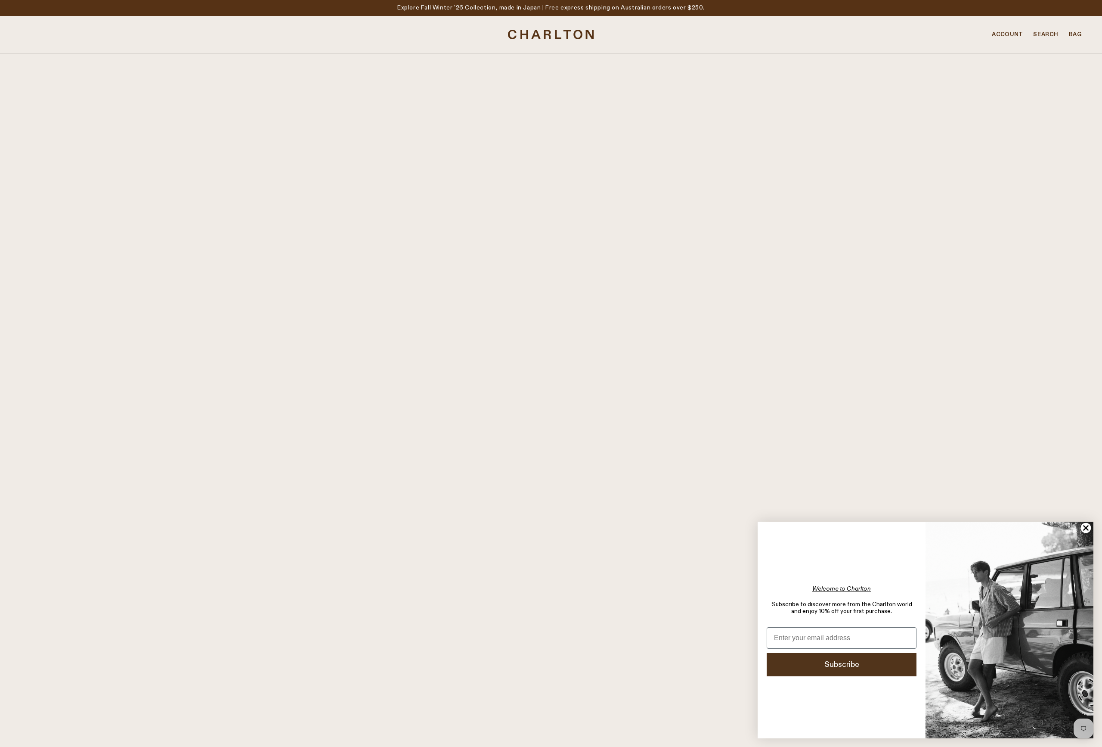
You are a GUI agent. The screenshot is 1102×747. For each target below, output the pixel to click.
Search (1046, 34)
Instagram (572, 640)
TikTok (567, 651)
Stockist (305, 663)
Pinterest (571, 663)
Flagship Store (313, 651)
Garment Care (48, 685)
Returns (39, 663)
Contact (39, 640)
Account (1007, 34)
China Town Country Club (551, 136)
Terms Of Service (52, 696)
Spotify (568, 674)
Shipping (40, 651)
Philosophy (308, 640)
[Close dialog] (1085, 528)
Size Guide (43, 674)
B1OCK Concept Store (551, 205)
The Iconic (551, 159)
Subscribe (841, 665)
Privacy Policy (47, 707)
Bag (1075, 34)
